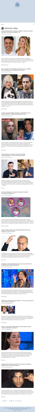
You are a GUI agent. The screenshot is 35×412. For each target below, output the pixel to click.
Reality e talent (5, 64)
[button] (33, 24)
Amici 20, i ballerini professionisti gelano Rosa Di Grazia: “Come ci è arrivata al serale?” (16, 327)
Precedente (4, 400)
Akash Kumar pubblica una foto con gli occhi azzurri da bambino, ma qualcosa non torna (16, 365)
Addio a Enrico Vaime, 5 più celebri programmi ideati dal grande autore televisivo (16, 230)
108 (16, 400)
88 (10, 400)
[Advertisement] (17, 16)
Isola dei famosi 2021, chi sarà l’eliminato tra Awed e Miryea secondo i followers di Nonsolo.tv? (17, 31)
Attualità (4, 150)
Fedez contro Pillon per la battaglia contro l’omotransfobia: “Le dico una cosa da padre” (13, 155)
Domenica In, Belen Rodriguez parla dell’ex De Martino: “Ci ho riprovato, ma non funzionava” (16, 264)
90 (13, 400)
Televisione (5, 108)
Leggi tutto (4, 185)
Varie (3, 188)
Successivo (19, 400)
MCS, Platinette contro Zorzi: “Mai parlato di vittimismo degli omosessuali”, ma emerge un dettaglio (16, 69)
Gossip (4, 360)
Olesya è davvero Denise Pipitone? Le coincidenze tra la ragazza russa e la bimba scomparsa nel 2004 (16, 113)
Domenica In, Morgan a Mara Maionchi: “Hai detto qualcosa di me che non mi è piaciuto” (17, 301)
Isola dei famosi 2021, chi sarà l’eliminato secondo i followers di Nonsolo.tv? (14, 192)
